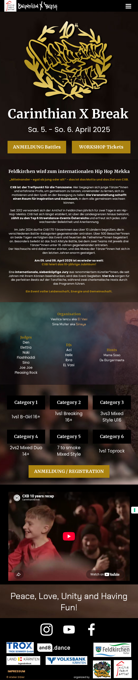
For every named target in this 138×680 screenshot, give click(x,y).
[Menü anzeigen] (128, 6)
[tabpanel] (69, 129)
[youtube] (69, 629)
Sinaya (81, 324)
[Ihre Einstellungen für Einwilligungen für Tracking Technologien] (134, 510)
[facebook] (91, 629)
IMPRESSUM (16, 671)
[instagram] (46, 629)
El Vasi (82, 319)
